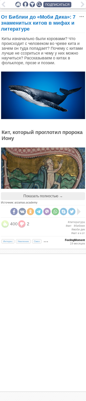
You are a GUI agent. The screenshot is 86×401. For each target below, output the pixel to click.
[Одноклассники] (30, 211)
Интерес (8, 241)
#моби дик (78, 229)
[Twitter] (71, 211)
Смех (37, 241)
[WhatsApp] (55, 211)
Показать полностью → (43, 196)
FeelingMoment (75, 240)
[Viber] (47, 211)
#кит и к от (78, 233)
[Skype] (63, 211)
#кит (69, 225)
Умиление (23, 241)
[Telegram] (38, 211)
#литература (76, 222)
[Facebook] (14, 211)
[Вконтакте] (22, 211)
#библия (79, 225)
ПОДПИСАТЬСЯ (57, 4)
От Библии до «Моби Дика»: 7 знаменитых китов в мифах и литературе (38, 23)
